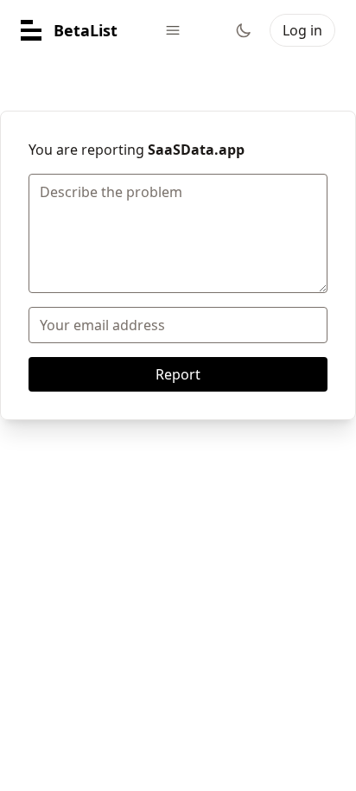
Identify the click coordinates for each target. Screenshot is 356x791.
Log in (302, 30)
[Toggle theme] (243, 30)
